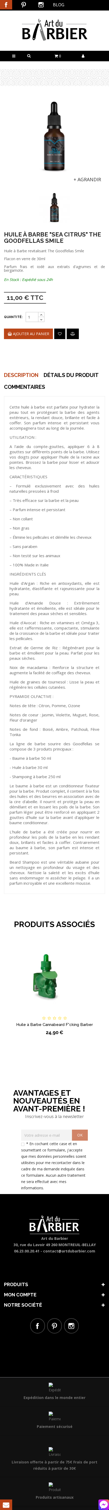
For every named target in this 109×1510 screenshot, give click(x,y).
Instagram (41, 5)
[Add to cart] (23, 1013)
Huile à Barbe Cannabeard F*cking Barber (54, 1024)
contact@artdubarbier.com (69, 1251)
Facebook (6, 5)
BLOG (58, 5)
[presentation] (11, 201)
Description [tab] (21, 375)
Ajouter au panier (30, 333)
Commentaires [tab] (24, 387)
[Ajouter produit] (72, 334)
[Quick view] (85, 1013)
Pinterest (23, 5)
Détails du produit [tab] (71, 375)
